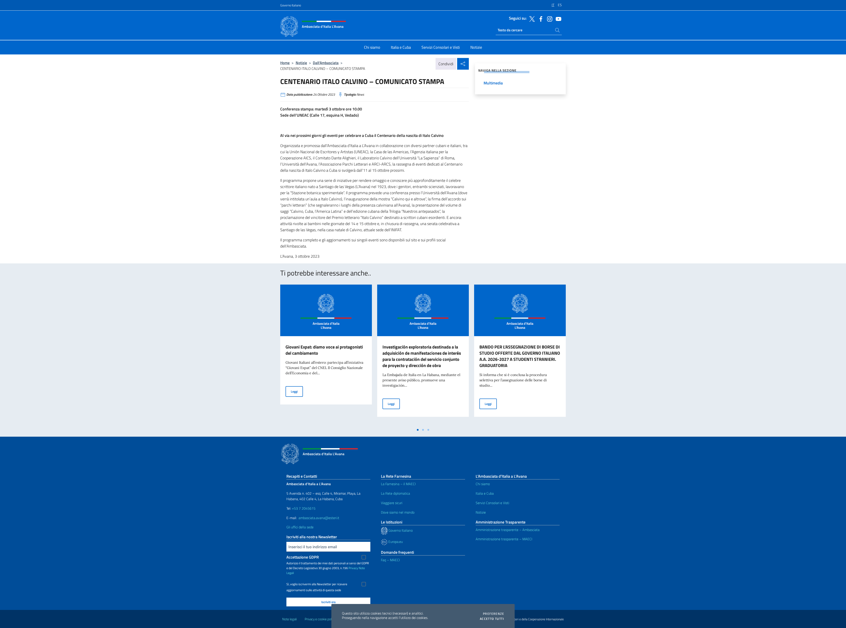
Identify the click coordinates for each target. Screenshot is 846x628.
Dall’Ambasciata (326, 62)
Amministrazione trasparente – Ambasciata (508, 529)
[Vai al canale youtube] (557, 18)
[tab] (418, 430)
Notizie (301, 62)
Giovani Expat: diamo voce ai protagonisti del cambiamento (324, 349)
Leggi (297, 391)
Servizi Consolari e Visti (492, 502)
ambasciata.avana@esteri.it (319, 517)
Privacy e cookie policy (320, 619)
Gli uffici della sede (300, 527)
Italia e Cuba (485, 493)
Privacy (353, 568)
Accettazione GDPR (302, 557)
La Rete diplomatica (395, 493)
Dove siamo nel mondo (397, 512)
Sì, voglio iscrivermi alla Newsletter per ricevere (316, 584)
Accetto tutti (492, 618)
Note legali (289, 619)
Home (285, 62)
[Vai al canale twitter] (531, 18)
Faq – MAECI (390, 560)
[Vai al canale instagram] (548, 18)
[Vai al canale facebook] (539, 18)
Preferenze (493, 613)
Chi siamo (483, 483)
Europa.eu (395, 541)
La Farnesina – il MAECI (398, 483)
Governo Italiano (290, 5)
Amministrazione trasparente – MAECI (504, 539)
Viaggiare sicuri (391, 502)
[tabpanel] (326, 355)
